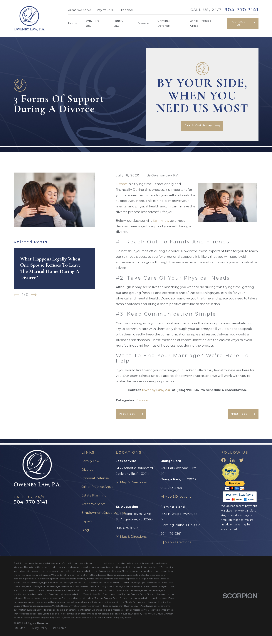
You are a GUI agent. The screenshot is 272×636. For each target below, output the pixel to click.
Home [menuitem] (72, 23)
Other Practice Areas (97, 487)
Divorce (122, 184)
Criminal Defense (95, 478)
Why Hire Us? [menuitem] (93, 23)
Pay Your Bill (106, 10)
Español (127, 10)
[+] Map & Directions (131, 482)
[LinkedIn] (232, 460)
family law (161, 220)
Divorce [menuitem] (143, 23)
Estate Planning (94, 495)
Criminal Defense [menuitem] (163, 23)
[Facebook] (223, 460)
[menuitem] (19, 628)
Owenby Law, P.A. (156, 390)
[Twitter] (241, 460)
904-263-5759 (171, 488)
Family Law (90, 461)
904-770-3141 (241, 9)
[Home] (29, 18)
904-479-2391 (170, 533)
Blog (85, 530)
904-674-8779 (127, 528)
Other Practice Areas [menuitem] (200, 23)
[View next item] (33, 294)
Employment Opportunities (103, 512)
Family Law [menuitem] (118, 23)
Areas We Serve (79, 10)
